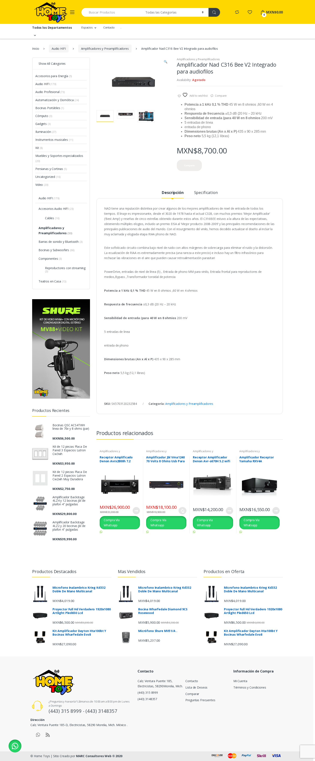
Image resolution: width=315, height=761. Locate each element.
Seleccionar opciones (182, 510)
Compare (221, 96)
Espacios (87, 27)
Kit (39, 148)
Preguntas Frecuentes (200, 700)
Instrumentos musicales (54, 140)
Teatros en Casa (52, 281)
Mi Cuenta (240, 681)
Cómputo (43, 116)
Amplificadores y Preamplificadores (105, 49)
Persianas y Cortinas (51, 169)
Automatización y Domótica (57, 100)
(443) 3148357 (147, 699)
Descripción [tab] (172, 193)
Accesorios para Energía (53, 76)
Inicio (35, 49)
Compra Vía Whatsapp (112, 522)
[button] (165, 62)
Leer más (136, 510)
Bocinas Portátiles (49, 108)
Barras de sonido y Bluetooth (61, 242)
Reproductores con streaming (65, 269)
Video (41, 185)
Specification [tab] (206, 193)
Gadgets (43, 124)
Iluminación (45, 132)
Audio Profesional (50, 92)
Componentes (50, 259)
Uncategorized (48, 177)
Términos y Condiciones (249, 687)
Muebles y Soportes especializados (59, 158)
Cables (52, 218)
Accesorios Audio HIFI (56, 209)
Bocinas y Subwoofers (57, 250)
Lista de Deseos (196, 687)
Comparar (192, 694)
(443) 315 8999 (148, 692)
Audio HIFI (59, 49)
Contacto (109, 27)
